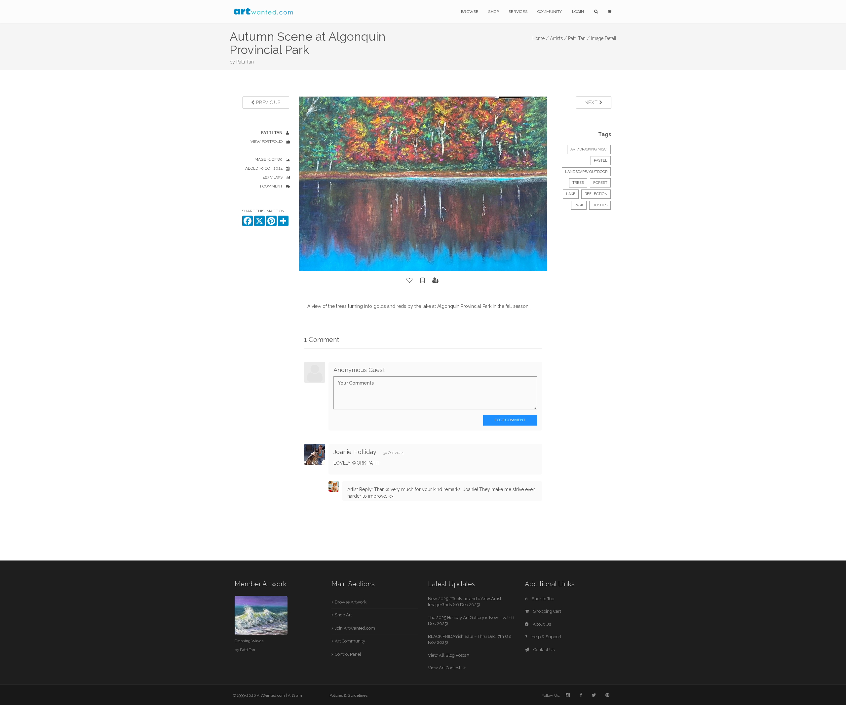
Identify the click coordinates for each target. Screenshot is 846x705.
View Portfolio (266, 141)
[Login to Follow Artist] (436, 280)
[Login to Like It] (409, 280)
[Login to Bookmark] (422, 280)
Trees (578, 183)
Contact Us (543, 649)
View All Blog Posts (447, 655)
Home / (540, 38)
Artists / (558, 38)
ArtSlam (295, 695)
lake (570, 194)
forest (600, 183)
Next (592, 102)
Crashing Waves (249, 641)
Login (578, 11)
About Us (541, 624)
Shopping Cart (546, 611)
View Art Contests (445, 667)
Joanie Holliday (354, 451)
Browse (469, 11)
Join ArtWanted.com (355, 628)
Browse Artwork (350, 602)
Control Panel (348, 654)
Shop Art (343, 614)
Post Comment (510, 420)
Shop (493, 11)
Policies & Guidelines (348, 695)
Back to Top (542, 598)
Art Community (350, 641)
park (578, 205)
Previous (268, 102)
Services (518, 11)
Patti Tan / (579, 38)
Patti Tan (245, 61)
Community (549, 11)
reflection (596, 194)
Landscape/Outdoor (586, 172)
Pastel (600, 160)
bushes (600, 205)
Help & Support (545, 636)
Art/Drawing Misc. (588, 149)
